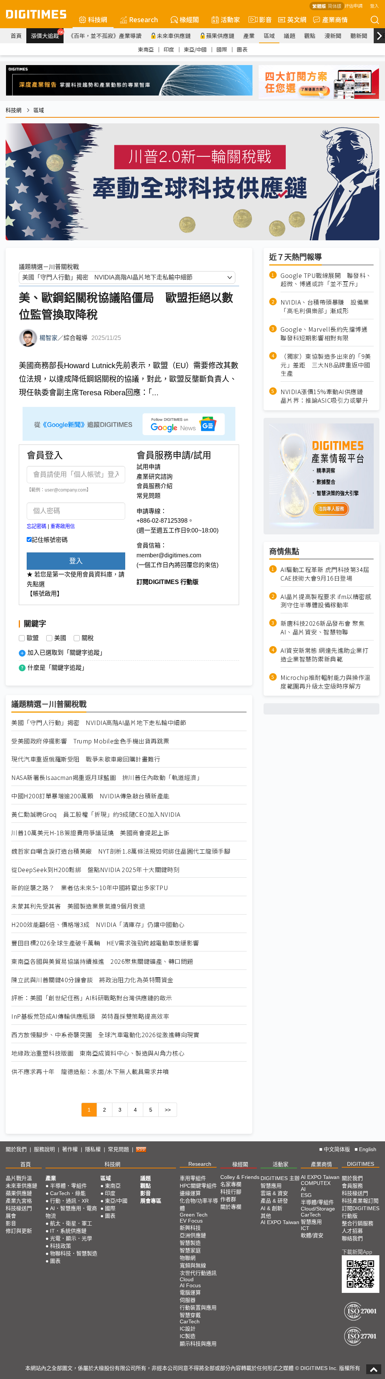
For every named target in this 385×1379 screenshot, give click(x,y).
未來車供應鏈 (174, 35)
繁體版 (319, 6)
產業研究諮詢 (154, 476)
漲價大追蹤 (47, 34)
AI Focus (190, 1285)
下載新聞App (357, 1252)
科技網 (97, 19)
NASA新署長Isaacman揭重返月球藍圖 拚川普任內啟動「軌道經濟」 (107, 777)
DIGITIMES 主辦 (280, 1178)
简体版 (334, 6)
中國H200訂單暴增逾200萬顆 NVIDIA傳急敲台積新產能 (90, 796)
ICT (305, 1228)
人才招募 (352, 1231)
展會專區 (150, 1201)
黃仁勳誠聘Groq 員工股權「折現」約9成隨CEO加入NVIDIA (95, 814)
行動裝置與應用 (198, 1308)
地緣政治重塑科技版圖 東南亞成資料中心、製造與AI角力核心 (98, 1053)
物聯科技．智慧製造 (73, 1253)
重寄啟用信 (62, 526)
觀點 (309, 35)
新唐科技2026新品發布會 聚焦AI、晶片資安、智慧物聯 (322, 627)
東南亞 (146, 49)
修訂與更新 (19, 1231)
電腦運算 (190, 1292)
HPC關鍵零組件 (198, 1186)
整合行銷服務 (357, 1223)
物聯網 (188, 1258)
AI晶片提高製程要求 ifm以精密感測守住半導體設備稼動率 (325, 601)
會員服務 (352, 1186)
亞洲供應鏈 (193, 1235)
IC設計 (188, 1329)
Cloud (187, 1279)
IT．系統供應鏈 (68, 1231)
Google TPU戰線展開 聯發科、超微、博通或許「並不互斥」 (326, 279)
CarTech (190, 1321)
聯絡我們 (352, 1238)
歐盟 (33, 638)
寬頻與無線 (193, 1265)
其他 (266, 1216)
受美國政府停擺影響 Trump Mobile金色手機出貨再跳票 (90, 741)
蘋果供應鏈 (220, 35)
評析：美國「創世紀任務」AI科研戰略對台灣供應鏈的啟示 (91, 998)
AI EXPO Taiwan (280, 1222)
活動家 (230, 19)
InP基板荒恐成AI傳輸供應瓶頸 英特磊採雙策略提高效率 (90, 1016)
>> (168, 1110)
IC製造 (188, 1336)
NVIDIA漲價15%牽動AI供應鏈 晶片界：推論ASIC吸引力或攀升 (324, 396)
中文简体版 (337, 1149)
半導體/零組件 (317, 1202)
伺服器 (188, 1300)
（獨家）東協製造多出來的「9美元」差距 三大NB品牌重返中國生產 (325, 365)
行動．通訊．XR (69, 1201)
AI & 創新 (271, 1208)
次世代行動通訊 (198, 1273)
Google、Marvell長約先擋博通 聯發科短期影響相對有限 (327, 333)
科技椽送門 (19, 1208)
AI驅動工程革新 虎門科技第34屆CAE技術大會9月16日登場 (325, 574)
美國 (60, 638)
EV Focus (191, 1221)
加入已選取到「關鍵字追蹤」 (66, 652)
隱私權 (93, 1149)
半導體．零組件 (68, 1186)
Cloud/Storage (318, 1209)
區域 (269, 35)
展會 (11, 1216)
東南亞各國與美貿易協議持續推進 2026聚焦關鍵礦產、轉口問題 (102, 961)
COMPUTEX (315, 1183)
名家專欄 (230, 1184)
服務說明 (44, 1149)
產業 (249, 35)
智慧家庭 (190, 1250)
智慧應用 (271, 1186)
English (367, 1149)
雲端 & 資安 (274, 1193)
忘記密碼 (36, 526)
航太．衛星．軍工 (71, 1223)
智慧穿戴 (190, 1315)
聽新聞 (358, 35)
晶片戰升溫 (19, 1178)
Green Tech (194, 1215)
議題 (289, 35)
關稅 (88, 638)
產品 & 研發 (274, 1201)
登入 (374, 5)
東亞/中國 (195, 49)
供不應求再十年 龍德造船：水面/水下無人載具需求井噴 (90, 1071)
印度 (169, 49)
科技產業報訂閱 (360, 1201)
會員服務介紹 (154, 486)
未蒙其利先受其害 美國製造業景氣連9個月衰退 (78, 906)
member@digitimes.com (168, 555)
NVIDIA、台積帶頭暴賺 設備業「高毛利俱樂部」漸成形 (324, 306)
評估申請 (353, 5)
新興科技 (190, 1228)
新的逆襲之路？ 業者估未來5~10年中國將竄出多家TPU (89, 887)
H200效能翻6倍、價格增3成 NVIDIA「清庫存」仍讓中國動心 (98, 924)
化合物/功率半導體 (199, 1204)
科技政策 (60, 1246)
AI (303, 1189)
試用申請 (148, 467)
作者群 (228, 1199)
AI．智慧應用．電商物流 (71, 1212)
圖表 (242, 49)
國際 (222, 49)
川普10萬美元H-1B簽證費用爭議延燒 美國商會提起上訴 (90, 832)
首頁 (16, 35)
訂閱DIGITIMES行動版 (360, 1212)
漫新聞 (332, 35)
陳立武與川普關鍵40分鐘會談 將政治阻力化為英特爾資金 (92, 979)
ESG (306, 1195)
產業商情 (335, 19)
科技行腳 (230, 1192)
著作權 (70, 1149)
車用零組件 (193, 1178)
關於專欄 (230, 1207)
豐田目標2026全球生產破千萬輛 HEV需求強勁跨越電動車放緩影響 (105, 943)
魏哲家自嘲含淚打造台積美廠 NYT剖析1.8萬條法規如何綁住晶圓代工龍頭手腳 (120, 851)
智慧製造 (190, 1243)
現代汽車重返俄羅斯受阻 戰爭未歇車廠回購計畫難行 (85, 759)
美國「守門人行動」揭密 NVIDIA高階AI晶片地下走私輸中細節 (98, 722)
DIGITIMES (360, 1164)
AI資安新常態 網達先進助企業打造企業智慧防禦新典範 (324, 654)
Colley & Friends (239, 1177)
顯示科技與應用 (198, 1344)
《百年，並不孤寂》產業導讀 (104, 35)
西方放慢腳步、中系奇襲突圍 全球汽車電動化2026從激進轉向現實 (105, 1034)
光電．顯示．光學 (71, 1238)
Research (143, 19)
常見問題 (148, 496)
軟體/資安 (312, 1235)
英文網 (296, 19)
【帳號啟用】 (45, 593)
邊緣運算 (190, 1193)
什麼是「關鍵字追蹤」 (57, 667)
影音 (262, 19)
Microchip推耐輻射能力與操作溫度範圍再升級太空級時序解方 (325, 681)
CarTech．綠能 (68, 1193)
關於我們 (16, 1149)
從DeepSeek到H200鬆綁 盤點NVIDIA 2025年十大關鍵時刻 (95, 869)
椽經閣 (189, 19)
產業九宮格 (19, 1201)
